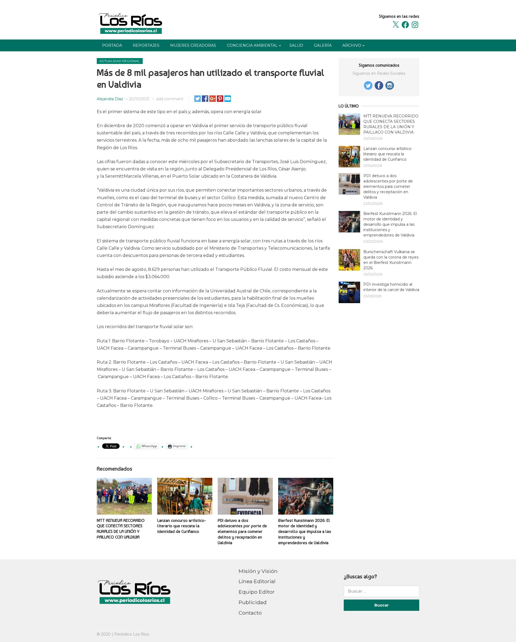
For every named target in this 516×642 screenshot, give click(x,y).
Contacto (250, 612)
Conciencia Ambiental (252, 45)
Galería (323, 45)
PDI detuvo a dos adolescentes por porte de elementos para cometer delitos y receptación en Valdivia (242, 531)
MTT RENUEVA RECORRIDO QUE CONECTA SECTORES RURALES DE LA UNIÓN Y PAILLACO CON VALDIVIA (121, 529)
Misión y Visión (258, 571)
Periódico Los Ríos (131, 634)
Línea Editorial (257, 581)
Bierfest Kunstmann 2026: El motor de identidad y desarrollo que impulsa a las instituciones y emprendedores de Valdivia (304, 531)
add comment (169, 98)
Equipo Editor (257, 592)
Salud (296, 45)
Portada (112, 45)
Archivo (351, 45)
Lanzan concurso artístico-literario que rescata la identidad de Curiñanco (181, 526)
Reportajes (146, 45)
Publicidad (253, 602)
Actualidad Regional (119, 61)
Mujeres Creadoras (193, 45)
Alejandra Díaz (110, 98)
